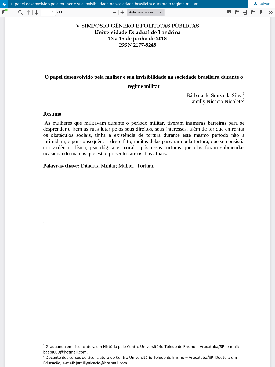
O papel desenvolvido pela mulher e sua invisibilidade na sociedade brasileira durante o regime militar (104, 3)
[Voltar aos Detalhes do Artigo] (4, 4)
